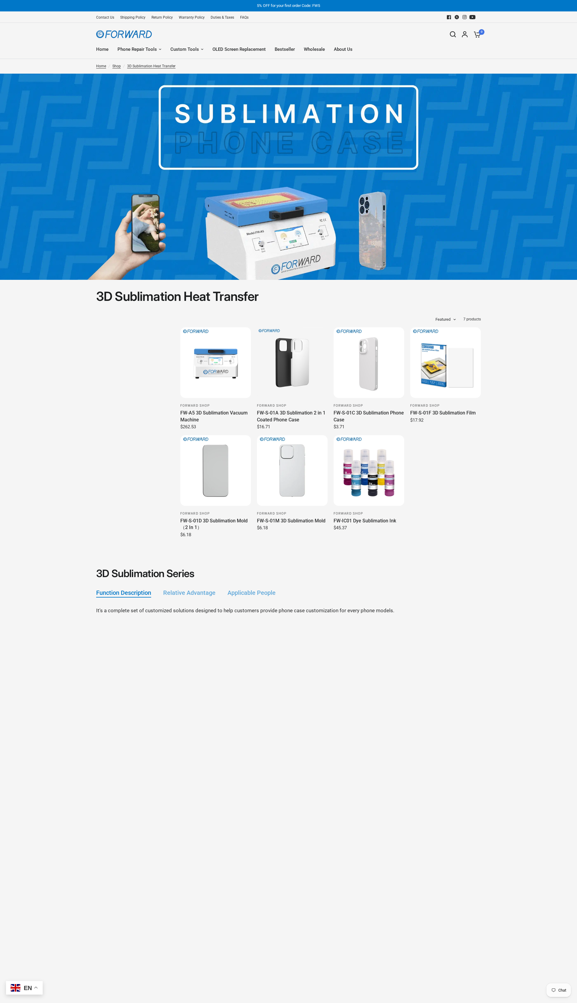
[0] (476, 34)
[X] (457, 17)
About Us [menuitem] (343, 49)
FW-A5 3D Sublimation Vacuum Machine (214, 416)
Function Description (123, 592)
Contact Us (105, 17)
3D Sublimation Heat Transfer (151, 66)
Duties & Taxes (222, 17)
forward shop (195, 406)
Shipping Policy (132, 17)
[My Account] (465, 34)
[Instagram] (465, 17)
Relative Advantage (189, 592)
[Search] (453, 34)
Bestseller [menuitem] (285, 49)
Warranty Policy (192, 17)
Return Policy (162, 17)
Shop (116, 66)
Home (101, 66)
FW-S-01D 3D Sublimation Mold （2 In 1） (214, 524)
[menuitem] (106, 17)
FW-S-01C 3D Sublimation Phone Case (369, 416)
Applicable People (251, 592)
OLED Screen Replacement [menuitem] (239, 49)
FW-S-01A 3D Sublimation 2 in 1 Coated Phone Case (291, 416)
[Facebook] (449, 17)
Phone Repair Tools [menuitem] (137, 49)
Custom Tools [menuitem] (184, 49)
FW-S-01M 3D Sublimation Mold (291, 521)
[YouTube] (472, 17)
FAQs (244, 17)
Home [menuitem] (102, 49)
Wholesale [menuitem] (314, 49)
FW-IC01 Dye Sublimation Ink (365, 521)
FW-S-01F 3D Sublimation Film (443, 413)
